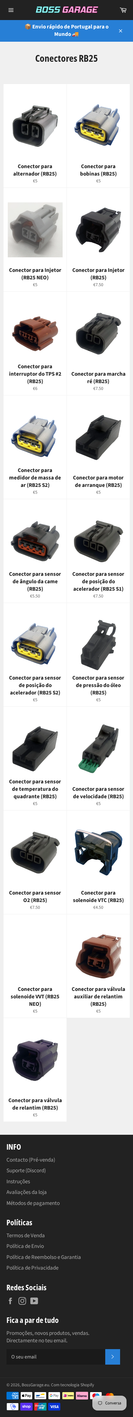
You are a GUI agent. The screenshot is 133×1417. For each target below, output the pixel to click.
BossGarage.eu (35, 1385)
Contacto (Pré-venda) (30, 1160)
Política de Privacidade (32, 1268)
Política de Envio (25, 1246)
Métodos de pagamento (33, 1203)
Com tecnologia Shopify (72, 1385)
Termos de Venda (25, 1236)
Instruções (18, 1182)
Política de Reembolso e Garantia (43, 1257)
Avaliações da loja (26, 1192)
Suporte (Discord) (26, 1171)
